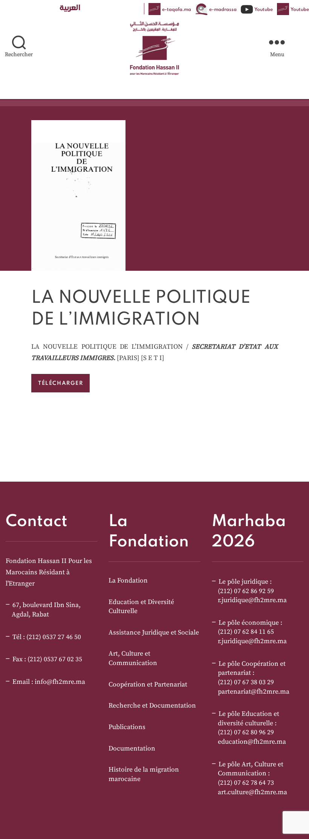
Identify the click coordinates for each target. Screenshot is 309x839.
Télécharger (60, 383)
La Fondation (128, 581)
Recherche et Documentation (152, 706)
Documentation (132, 748)
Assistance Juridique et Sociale (154, 632)
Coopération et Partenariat (148, 684)
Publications (127, 727)
